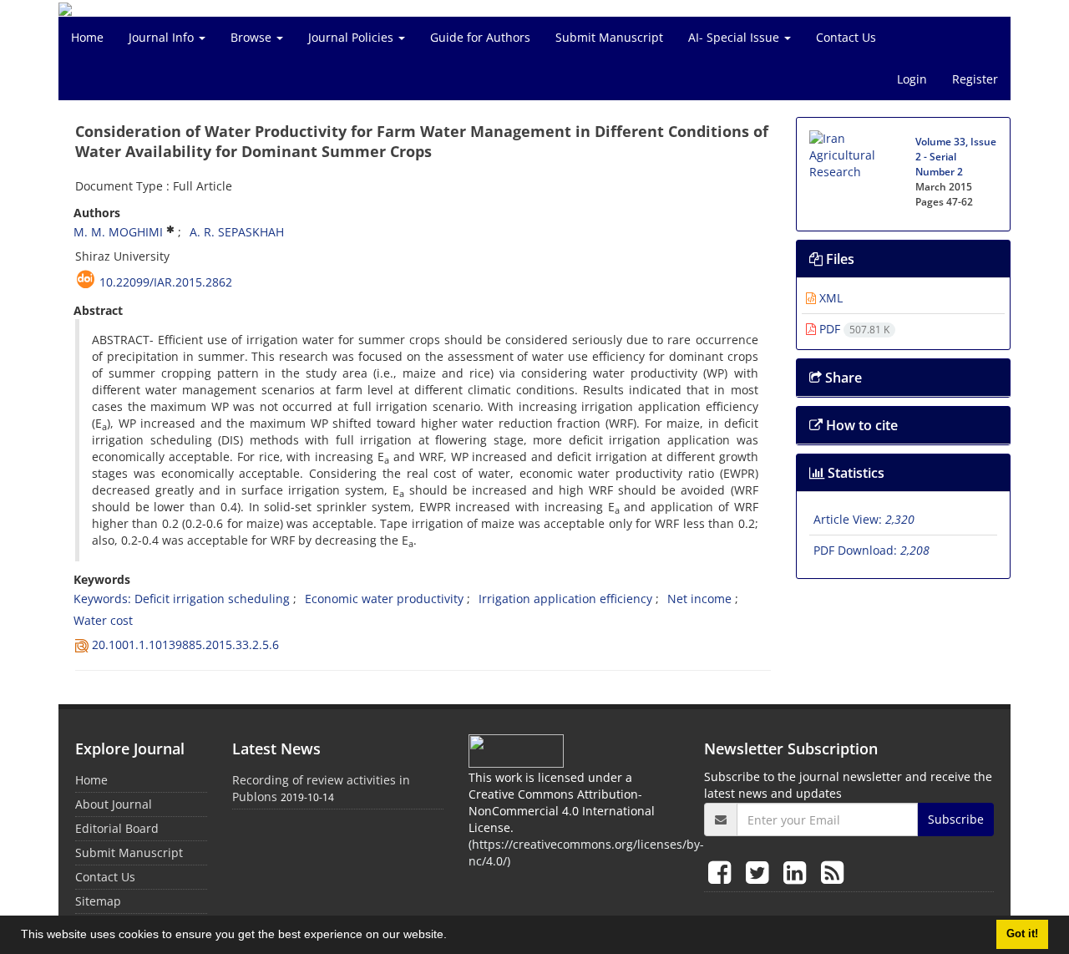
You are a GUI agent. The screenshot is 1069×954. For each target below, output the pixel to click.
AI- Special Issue (735, 37)
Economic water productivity (384, 598)
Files (838, 259)
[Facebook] (723, 872)
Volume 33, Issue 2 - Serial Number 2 (955, 156)
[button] (452, 936)
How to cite (860, 425)
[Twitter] (760, 872)
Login (912, 79)
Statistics (854, 473)
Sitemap (98, 901)
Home (87, 37)
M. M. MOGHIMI (118, 232)
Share (842, 377)
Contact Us (846, 37)
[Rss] (832, 872)
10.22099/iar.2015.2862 (165, 282)
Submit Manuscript (609, 37)
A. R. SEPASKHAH (237, 232)
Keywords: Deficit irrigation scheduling (181, 598)
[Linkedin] (798, 872)
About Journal (113, 804)
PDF (852, 329)
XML (829, 298)
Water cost (103, 620)
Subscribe (956, 819)
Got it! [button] (1022, 934)
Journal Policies (352, 37)
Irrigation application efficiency (565, 598)
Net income (699, 598)
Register (975, 79)
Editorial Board (117, 828)
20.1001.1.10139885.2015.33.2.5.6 (185, 644)
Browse (253, 37)
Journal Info (163, 37)
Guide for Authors (480, 37)
